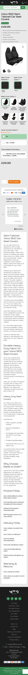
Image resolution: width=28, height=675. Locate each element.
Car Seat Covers (14, 608)
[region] (14, 215)
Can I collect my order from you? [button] (13, 529)
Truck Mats (14, 616)
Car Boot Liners (14, 606)
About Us (14, 624)
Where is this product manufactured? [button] (11, 509)
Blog (14, 629)
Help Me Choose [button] (6, 132)
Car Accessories (14, 611)
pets (11, 371)
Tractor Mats (14, 619)
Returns (14, 634)
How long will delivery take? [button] (13, 544)
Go (23, 7)
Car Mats (14, 603)
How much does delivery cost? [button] (12, 550)
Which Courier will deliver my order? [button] (14, 556)
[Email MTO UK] (19, 598)
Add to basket (14, 181)
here (14, 485)
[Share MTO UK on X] (8, 598)
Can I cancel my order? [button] (12, 571)
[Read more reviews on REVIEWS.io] (18, 229)
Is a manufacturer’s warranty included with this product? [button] (14, 503)
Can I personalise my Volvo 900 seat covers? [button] (13, 497)
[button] (23, 47)
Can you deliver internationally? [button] (9, 539)
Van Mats (14, 613)
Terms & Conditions (14, 637)
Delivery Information (14, 632)
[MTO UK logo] (14, 2)
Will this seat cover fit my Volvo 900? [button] (13, 515)
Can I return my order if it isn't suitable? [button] (14, 577)
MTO (10, 470)
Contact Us (14, 626)
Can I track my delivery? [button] (12, 534)
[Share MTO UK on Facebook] (12, 598)
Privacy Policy (14, 639)
